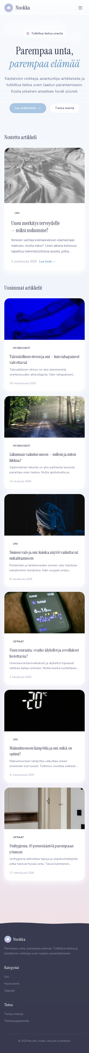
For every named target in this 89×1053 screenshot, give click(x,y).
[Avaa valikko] (80, 7)
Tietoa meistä (64, 108)
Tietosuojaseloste (16, 1021)
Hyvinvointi (11, 984)
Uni (6, 977)
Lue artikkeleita (25, 108)
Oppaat (9, 991)
